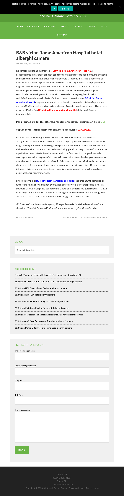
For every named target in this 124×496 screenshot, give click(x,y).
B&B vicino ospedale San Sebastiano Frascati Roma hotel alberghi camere (49, 314)
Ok (54, 8)
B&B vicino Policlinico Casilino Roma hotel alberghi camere (42, 308)
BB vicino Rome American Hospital (91, 217)
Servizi (31, 217)
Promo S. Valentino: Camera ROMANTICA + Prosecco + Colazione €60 (48, 275)
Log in (96, 488)
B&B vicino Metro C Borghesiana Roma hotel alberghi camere (43, 327)
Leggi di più (65, 8)
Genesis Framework (69, 488)
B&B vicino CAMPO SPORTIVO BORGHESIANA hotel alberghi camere (48, 281)
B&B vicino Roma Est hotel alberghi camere (35, 294)
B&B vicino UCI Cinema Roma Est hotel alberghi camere (41, 288)
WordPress (86, 488)
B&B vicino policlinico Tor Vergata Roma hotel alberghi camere (44, 321)
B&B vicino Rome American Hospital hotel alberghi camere (42, 301)
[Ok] (120, 6)
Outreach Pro (50, 488)
